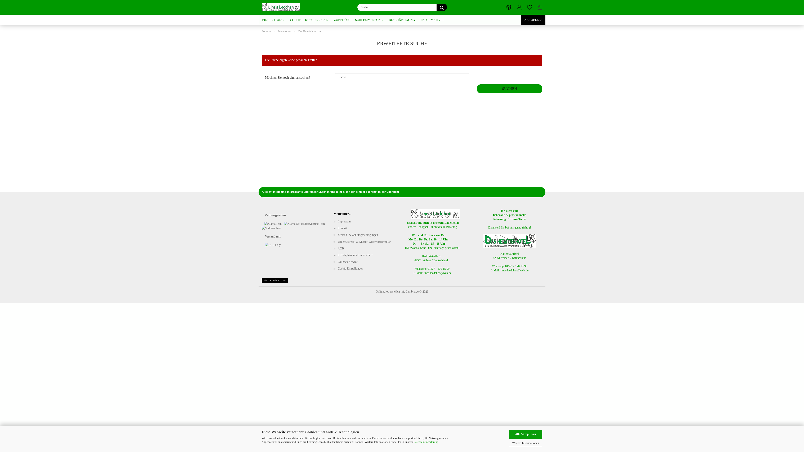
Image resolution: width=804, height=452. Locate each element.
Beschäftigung (402, 20)
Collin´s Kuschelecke (309, 20)
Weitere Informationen (525, 443)
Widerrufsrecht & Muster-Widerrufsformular (364, 241)
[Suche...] (442, 7)
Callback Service (348, 261)
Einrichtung (273, 20)
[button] (509, 7)
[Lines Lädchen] (282, 7)
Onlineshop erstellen (388, 291)
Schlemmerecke (369, 20)
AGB (341, 248)
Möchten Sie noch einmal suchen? (287, 77)
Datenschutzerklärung (426, 441)
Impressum (344, 221)
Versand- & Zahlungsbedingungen (358, 234)
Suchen (509, 88)
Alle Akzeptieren (525, 434)
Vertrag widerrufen (275, 280)
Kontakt (342, 228)
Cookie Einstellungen (350, 268)
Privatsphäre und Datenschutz (355, 255)
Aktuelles (533, 20)
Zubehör (341, 20)
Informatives (432, 20)
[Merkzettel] (529, 7)
